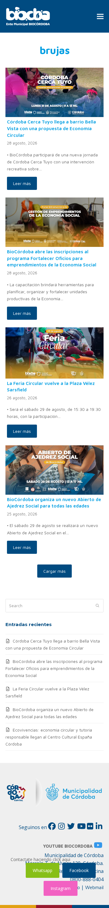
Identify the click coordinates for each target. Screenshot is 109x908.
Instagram (61, 888)
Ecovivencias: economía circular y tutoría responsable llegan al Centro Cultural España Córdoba (48, 736)
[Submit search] (97, 606)
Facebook (79, 870)
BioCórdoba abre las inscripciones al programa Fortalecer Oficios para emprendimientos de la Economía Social (51, 258)
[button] (100, 16)
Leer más (22, 183)
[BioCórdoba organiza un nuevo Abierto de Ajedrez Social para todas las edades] (54, 469)
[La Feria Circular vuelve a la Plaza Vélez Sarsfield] (54, 352)
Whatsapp (42, 870)
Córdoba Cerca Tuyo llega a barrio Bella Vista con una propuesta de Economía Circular (51, 128)
